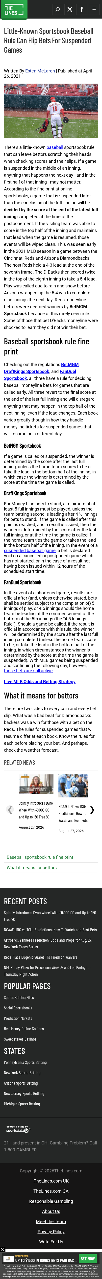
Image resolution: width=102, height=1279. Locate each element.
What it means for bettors (32, 867)
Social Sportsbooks (18, 1007)
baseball (55, 147)
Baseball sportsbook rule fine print (40, 857)
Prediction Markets (18, 1018)
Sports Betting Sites (19, 997)
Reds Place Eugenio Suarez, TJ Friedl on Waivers (40, 957)
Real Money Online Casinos (24, 1028)
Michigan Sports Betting (22, 1103)
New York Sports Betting (22, 1072)
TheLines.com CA (51, 1191)
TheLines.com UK (51, 1181)
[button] (57, 9)
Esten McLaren (40, 70)
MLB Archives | (14, 61)
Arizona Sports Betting (21, 1083)
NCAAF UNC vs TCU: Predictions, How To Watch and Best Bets (50, 929)
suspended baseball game (30, 550)
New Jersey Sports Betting (24, 1093)
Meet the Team (51, 1221)
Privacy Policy (51, 1231)
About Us (51, 1211)
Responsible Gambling (51, 1201)
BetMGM (70, 364)
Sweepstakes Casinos (20, 1039)
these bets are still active (28, 670)
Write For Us (51, 1241)
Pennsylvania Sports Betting (25, 1062)
